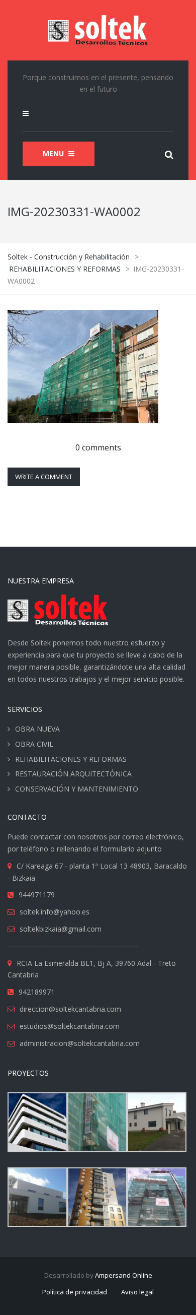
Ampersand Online (123, 1275)
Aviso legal (137, 1291)
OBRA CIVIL (34, 744)
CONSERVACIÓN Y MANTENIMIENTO (76, 789)
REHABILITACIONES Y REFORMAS (71, 759)
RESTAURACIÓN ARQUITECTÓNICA (73, 773)
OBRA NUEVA (37, 729)
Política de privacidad (74, 1291)
